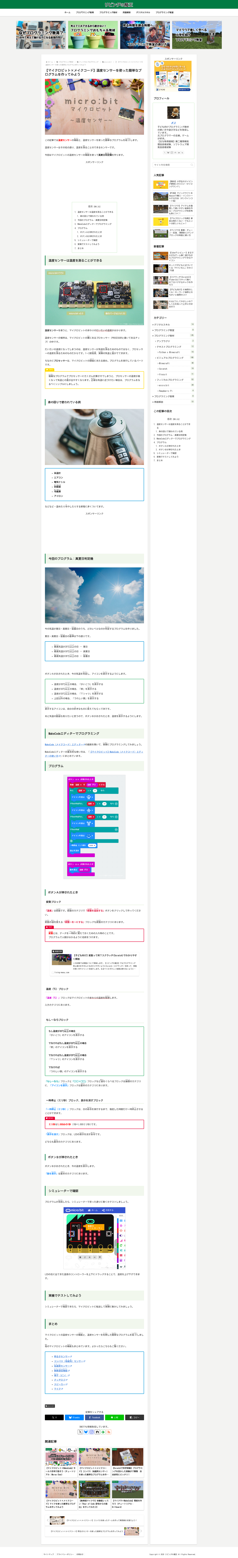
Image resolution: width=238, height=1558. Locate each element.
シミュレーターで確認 (87, 240)
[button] (134, 1417)
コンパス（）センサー (68, 1361)
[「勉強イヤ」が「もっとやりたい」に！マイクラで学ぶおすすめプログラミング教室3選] (197, 35)
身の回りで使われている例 (92, 216)
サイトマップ (49, 1554)
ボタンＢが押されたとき (91, 236)
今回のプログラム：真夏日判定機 (92, 220)
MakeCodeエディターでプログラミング (95, 224)
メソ (173, 123)
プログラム (83, 228)
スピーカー (59, 1384)
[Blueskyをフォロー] (85, 1431)
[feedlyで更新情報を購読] (103, 1431)
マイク (57, 1389)
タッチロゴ (59, 1380)
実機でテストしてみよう (88, 244)
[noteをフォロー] (97, 1431)
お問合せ (79, 1554)
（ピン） (60, 1375)
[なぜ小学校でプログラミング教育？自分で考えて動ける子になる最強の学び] (41, 35)
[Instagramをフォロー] (91, 1431)
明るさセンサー (62, 1356)
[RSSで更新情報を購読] (108, 1431)
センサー (62, 1366)
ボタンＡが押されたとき (91, 232)
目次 (90, 206)
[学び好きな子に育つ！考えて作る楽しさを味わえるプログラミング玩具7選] (93, 35)
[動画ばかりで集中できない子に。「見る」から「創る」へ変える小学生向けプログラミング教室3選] (145, 35)
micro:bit (51, 1406)
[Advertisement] (94, 181)
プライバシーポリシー (65, 1554)
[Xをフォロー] (80, 1431)
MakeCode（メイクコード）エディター (64, 744)
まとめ (81, 248)
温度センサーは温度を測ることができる (95, 212)
